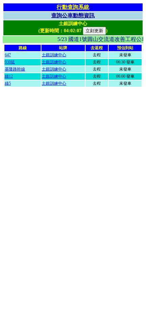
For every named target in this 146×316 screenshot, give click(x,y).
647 (8, 55)
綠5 (8, 83)
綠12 (9, 76)
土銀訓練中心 (54, 55)
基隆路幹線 (15, 69)
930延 (10, 62)
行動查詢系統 (73, 7)
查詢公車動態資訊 (73, 15)
